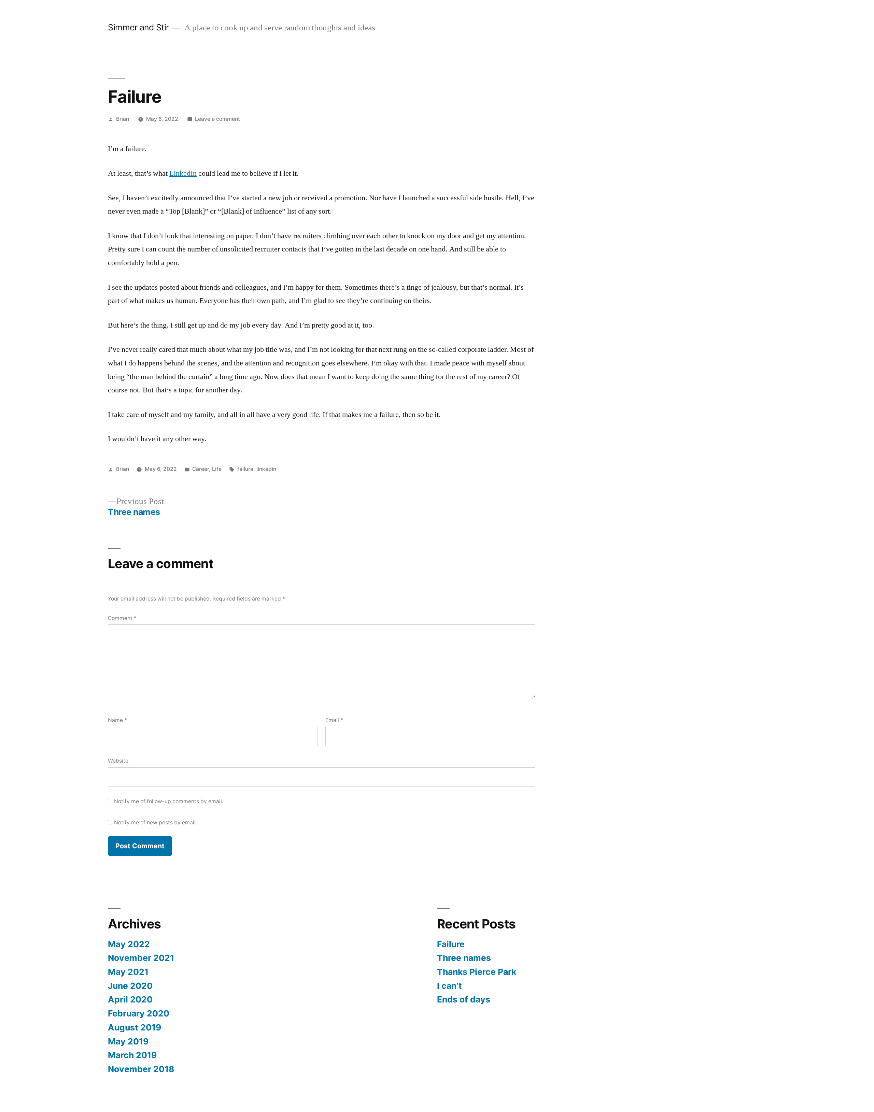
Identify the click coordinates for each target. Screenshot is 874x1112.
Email (334, 720)
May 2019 (128, 1041)
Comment (122, 618)
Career (200, 469)
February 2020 (138, 1013)
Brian (122, 119)
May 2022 (129, 944)
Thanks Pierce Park (476, 972)
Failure (451, 944)
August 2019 (134, 1027)
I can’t (449, 986)
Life (217, 469)
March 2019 (132, 1055)
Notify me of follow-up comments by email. (168, 801)
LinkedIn (183, 173)
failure (245, 469)
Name (117, 720)
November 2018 (141, 1069)
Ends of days (463, 999)
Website (118, 760)
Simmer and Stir (138, 27)
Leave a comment (217, 119)
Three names (464, 958)
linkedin (266, 469)
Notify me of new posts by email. (155, 822)
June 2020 (130, 986)
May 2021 (128, 972)
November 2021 (141, 958)
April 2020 (130, 999)
